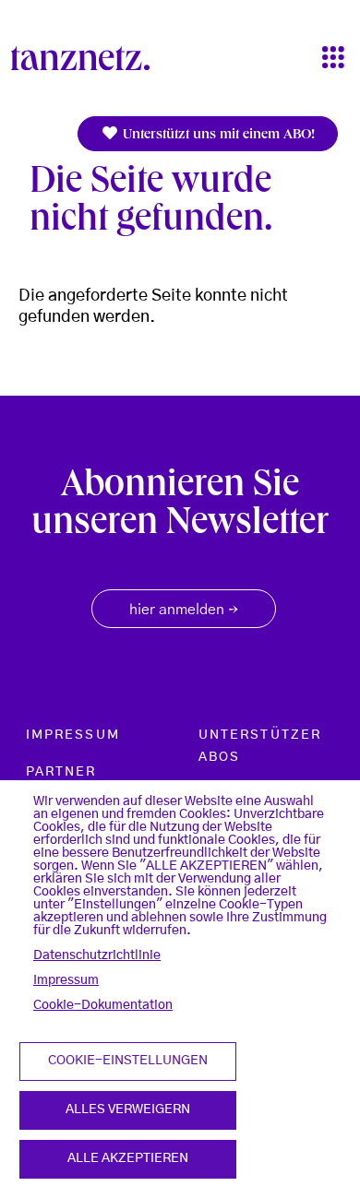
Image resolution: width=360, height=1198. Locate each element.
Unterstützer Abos (259, 746)
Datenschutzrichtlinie (97, 955)
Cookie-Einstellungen (128, 1060)
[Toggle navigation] (333, 58)
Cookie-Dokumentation (103, 1005)
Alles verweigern (128, 1109)
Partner (61, 771)
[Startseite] (87, 58)
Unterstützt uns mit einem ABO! (217, 135)
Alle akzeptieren (127, 1158)
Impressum (66, 980)
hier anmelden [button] (183, 610)
